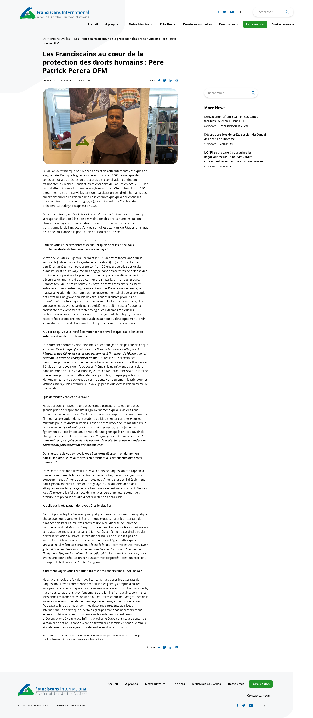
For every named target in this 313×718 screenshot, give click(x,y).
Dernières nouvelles (56, 39)
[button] (243, 12)
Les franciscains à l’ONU (75, 80)
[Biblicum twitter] (224, 12)
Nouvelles (226, 144)
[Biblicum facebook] (218, 12)
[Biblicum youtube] (232, 12)
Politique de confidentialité (70, 705)
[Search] (253, 93)
